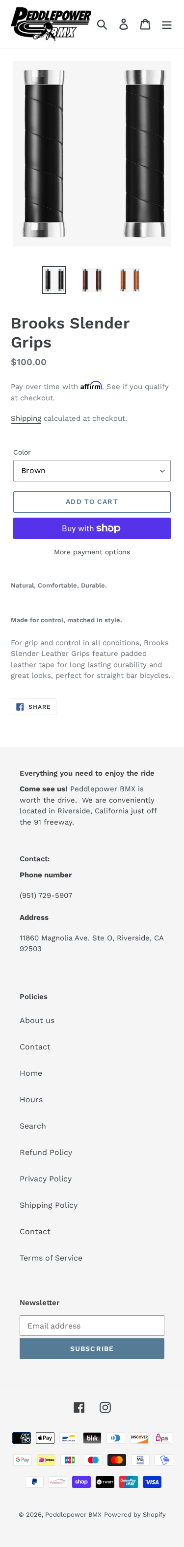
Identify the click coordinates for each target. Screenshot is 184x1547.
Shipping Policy (49, 1205)
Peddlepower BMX (73, 1514)
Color (22, 452)
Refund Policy (46, 1152)
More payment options (92, 552)
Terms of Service (51, 1258)
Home (31, 1073)
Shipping (26, 418)
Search (33, 1126)
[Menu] (167, 24)
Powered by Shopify (135, 1514)
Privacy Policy (46, 1178)
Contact (35, 1046)
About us (37, 1020)
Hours (31, 1099)
